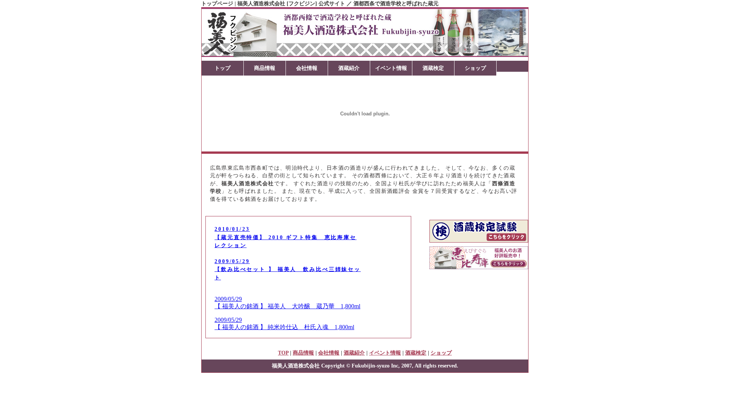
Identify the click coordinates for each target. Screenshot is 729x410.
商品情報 (264, 68)
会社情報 (306, 68)
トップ (222, 68)
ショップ (475, 68)
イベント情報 (391, 68)
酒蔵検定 (433, 68)
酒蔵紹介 (349, 68)
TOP (283, 353)
